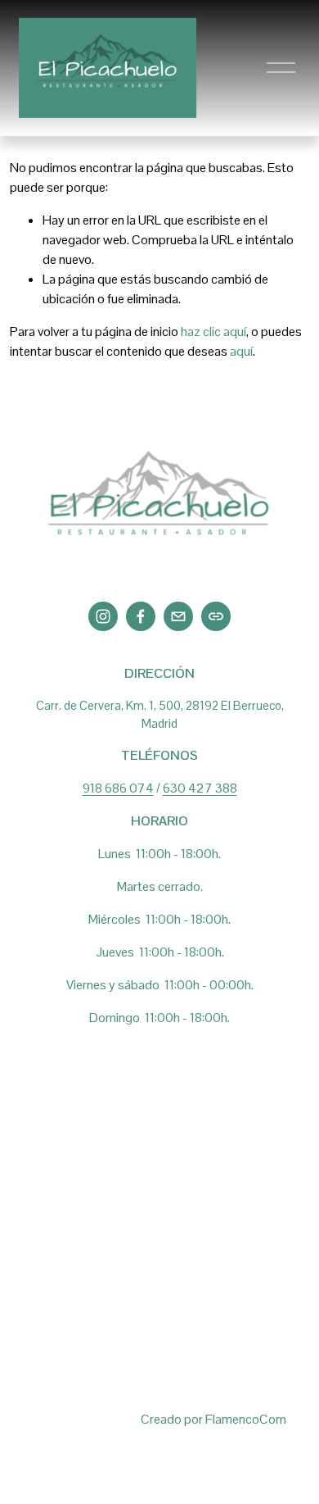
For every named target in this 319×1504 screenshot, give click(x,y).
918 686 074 (118, 788)
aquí (241, 351)
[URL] (216, 616)
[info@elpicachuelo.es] (178, 616)
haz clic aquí (213, 331)
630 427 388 (200, 788)
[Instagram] (103, 616)
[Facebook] (140, 616)
